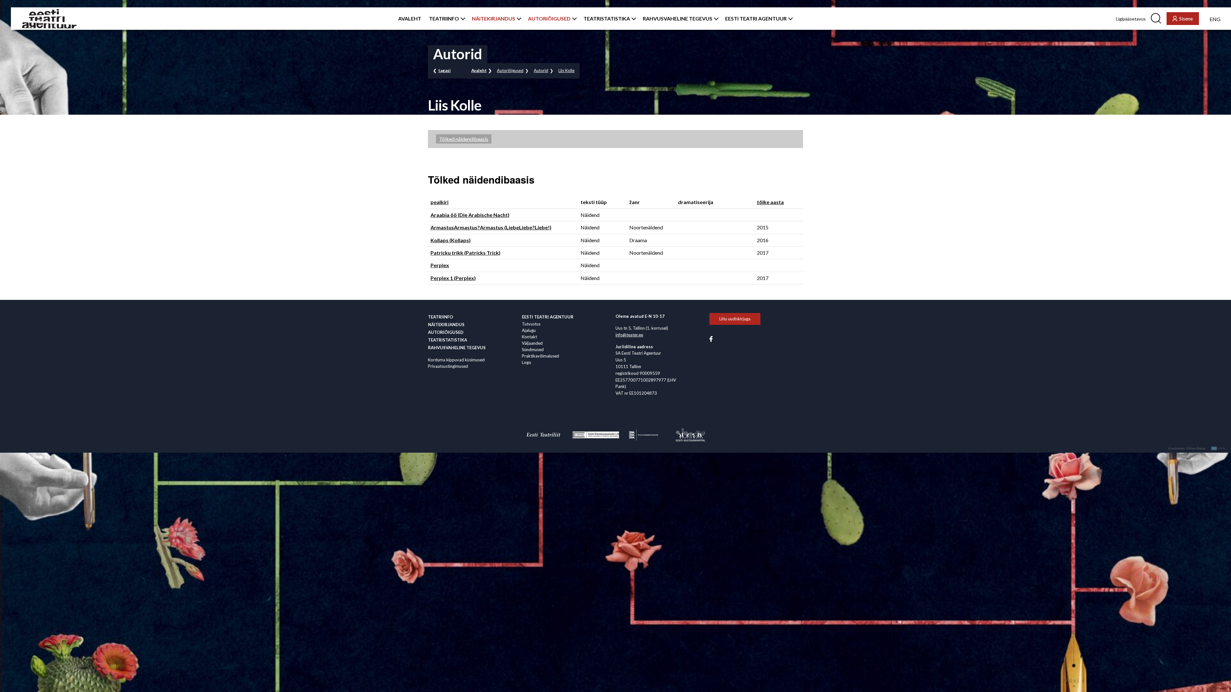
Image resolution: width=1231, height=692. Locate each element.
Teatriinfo (440, 316)
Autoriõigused (510, 70)
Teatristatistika (447, 339)
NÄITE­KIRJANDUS (493, 18)
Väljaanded (532, 343)
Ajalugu (529, 330)
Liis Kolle (566, 70)
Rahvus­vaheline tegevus (457, 347)
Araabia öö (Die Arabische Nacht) (470, 215)
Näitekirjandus (446, 324)
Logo (526, 362)
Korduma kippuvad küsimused (456, 359)
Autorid (541, 70)
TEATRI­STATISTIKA (606, 18)
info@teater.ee (629, 334)
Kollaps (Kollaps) (451, 240)
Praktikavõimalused (540, 355)
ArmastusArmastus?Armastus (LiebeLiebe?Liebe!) (491, 227)
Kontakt (529, 336)
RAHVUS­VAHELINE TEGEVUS (677, 18)
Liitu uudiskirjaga (734, 318)
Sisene (1186, 18)
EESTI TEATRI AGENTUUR (756, 18)
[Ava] (461, 18)
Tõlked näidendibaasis (463, 139)
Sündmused (533, 349)
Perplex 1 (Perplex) (453, 278)
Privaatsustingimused (448, 366)
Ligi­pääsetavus (1131, 18)
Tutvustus (531, 323)
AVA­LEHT (409, 18)
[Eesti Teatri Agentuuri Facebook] (711, 338)
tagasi (444, 70)
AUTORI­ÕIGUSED (549, 18)
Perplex (440, 265)
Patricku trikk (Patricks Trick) (465, 253)
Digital (1219, 448)
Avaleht (479, 70)
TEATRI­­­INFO (444, 18)
